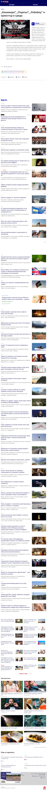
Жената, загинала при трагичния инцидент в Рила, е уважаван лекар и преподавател (15, 493)
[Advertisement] (23, 88)
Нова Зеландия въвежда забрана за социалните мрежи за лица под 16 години (14, 128)
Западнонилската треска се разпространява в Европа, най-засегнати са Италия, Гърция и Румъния (15, 258)
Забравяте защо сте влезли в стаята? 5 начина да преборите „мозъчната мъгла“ (30, 629)
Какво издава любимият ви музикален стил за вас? (11, 694)
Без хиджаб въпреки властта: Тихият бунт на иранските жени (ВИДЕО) (15, 161)
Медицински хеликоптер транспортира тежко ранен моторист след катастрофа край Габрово (15, 437)
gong (26, 767)
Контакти (40, 774)
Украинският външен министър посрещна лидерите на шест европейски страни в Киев (15, 562)
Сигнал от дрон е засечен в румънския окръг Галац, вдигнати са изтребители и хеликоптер (15, 106)
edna (26, 759)
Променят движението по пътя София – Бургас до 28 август (7, 636)
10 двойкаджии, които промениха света (10, 743)
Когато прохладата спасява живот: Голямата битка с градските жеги (12, 758)
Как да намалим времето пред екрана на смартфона (14, 233)
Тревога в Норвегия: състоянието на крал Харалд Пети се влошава (14, 357)
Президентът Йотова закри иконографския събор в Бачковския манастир (14, 551)
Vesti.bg (23, 775)
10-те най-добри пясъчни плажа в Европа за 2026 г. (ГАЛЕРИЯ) (30, 643)
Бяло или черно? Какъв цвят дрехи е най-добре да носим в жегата (14, 222)
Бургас (4, 100)
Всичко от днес (23, 673)
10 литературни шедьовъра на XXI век (33, 693)
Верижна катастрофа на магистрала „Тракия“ (15, 460)
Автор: (2, 66)
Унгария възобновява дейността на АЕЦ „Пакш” (13, 584)
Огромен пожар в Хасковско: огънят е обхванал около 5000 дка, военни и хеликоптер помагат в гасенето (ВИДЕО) (13, 527)
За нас (32, 773)
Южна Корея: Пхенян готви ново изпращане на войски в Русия (15, 139)
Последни (11, 4)
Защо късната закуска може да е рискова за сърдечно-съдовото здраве (30, 652)
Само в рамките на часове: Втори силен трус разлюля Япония (15, 425)
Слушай (37, 23)
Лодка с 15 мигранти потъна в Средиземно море (14, 346)
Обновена (2, 665)
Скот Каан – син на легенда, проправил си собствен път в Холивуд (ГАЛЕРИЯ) (30, 636)
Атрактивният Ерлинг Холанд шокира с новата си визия (8, 643)
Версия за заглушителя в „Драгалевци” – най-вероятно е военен (15, 573)
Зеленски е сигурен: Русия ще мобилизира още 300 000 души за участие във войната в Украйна (15, 413)
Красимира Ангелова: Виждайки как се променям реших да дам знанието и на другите (13, 118)
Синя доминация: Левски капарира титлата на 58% (35, 765)
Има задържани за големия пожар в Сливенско (12, 482)
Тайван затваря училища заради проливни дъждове (14, 185)
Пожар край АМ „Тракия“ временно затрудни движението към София (15, 595)
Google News (11, 77)
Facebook (19, 77)
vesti (3, 769)
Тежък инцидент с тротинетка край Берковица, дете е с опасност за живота (16, 504)
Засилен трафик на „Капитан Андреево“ (13, 197)
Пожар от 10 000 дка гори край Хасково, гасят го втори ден (30, 621)
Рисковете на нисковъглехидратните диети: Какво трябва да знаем (7, 653)
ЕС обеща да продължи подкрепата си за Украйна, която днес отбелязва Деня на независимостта (14, 210)
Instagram (25, 77)
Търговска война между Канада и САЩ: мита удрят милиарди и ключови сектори (15, 368)
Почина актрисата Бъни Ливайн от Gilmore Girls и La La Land (14, 516)
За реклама (36, 773)
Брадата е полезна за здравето (8, 710)
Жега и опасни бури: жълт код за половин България (7, 620)
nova (3, 761)
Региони (35, 4)
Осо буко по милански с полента (32, 743)
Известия (43, 777)
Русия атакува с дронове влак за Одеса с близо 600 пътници (14, 312)
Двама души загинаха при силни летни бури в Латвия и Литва (15, 323)
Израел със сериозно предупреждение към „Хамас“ (14, 283)
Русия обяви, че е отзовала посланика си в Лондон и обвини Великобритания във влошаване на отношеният (14, 271)
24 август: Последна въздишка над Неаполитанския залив (8, 766)
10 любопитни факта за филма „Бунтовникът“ (34, 728)
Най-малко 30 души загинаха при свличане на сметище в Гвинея (15, 335)
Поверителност (35, 776)
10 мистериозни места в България (9, 728)
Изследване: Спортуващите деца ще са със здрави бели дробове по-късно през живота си (15, 173)
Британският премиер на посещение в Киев (15, 150)
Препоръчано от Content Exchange (39, 747)
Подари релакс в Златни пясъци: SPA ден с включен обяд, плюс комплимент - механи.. (16, 298)
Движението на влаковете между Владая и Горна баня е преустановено (14, 449)
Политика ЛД (43, 776)
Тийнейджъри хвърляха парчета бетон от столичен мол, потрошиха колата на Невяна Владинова (7, 629)
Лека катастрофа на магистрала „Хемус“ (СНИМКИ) (14, 379)
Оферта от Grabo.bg (4, 295)
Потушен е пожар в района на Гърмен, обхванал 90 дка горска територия (13, 390)
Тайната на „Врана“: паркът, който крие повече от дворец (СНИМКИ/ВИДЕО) (16, 401)
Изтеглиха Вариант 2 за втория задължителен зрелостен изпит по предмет (7, 669)
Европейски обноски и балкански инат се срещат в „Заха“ (34, 711)
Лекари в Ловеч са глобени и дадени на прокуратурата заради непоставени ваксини (15, 606)
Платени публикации (41, 773)
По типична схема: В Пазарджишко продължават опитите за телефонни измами (15, 539)
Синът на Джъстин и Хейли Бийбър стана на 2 (33, 757)
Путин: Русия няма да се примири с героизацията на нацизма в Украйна (12, 471)
